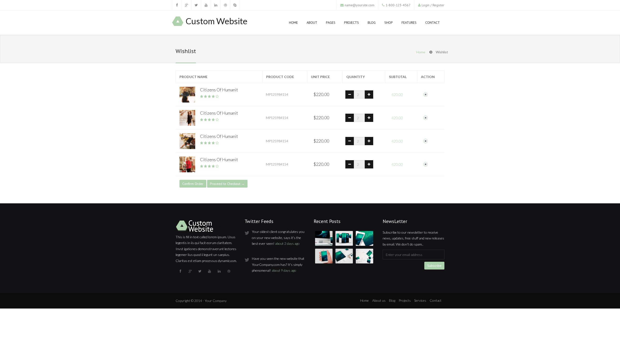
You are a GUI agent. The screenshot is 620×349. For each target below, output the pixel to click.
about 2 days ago (287, 243)
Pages (330, 22)
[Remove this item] (425, 94)
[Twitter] (196, 5)
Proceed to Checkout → (227, 184)
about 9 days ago (284, 270)
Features (409, 22)
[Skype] (235, 5)
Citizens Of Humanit (219, 89)
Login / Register (433, 5)
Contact (432, 22)
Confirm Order (192, 184)
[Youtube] (206, 5)
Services (420, 300)
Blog (372, 22)
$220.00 (321, 94)
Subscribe (434, 265)
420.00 (397, 94)
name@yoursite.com (359, 5)
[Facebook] (177, 5)
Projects (351, 22)
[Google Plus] (186, 5)
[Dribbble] (225, 5)
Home (293, 22)
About (312, 22)
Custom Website (216, 21)
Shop (388, 22)
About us (379, 300)
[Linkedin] (215, 5)
